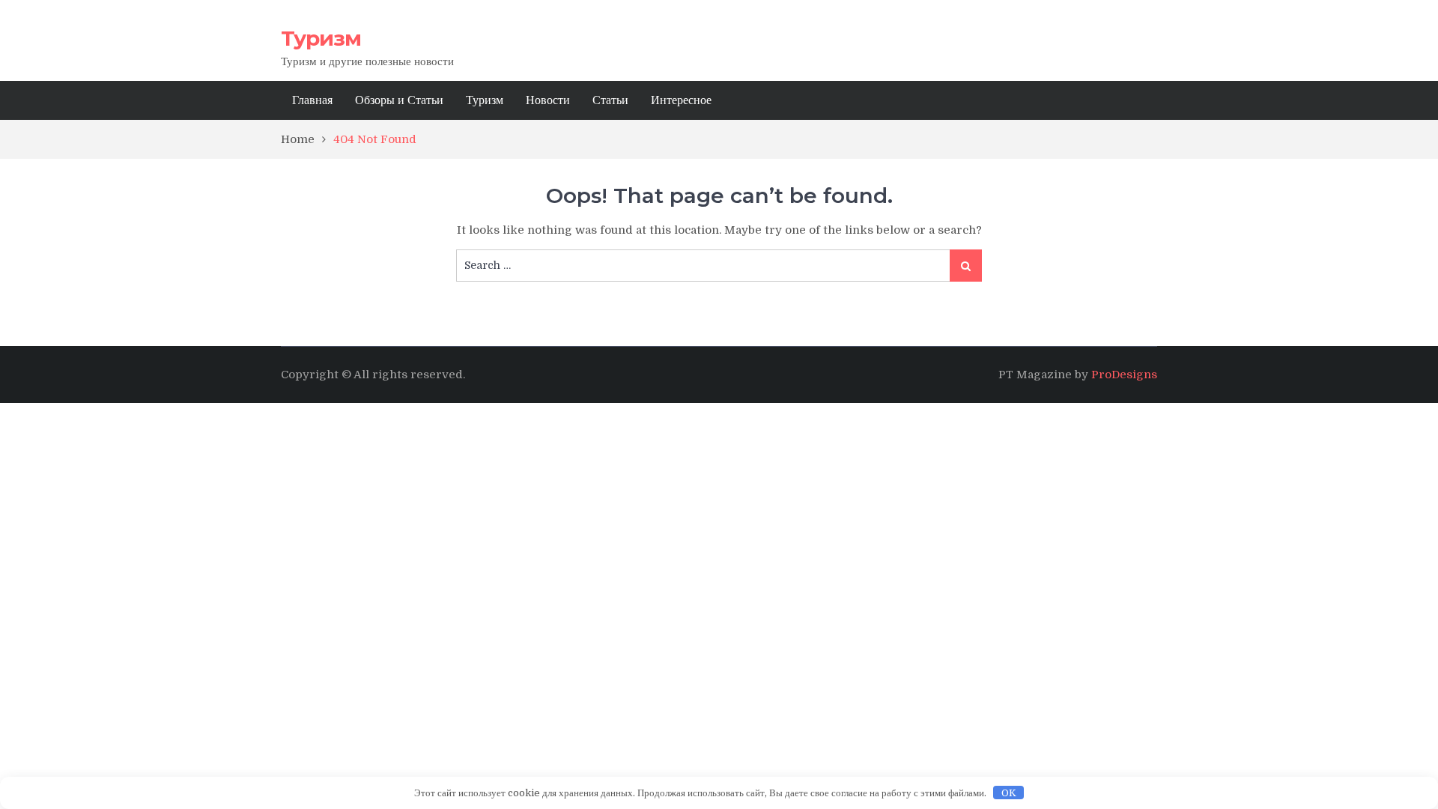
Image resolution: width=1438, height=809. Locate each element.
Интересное (681, 100)
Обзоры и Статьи (399, 100)
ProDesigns (1124, 374)
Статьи (610, 100)
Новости (548, 100)
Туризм (321, 38)
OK (1008, 793)
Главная (312, 100)
